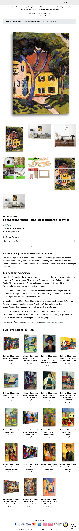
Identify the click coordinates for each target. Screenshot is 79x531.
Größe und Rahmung (11, 237)
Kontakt (44, 529)
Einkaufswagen (71, 3)
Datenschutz (35, 529)
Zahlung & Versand (55, 529)
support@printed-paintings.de (52, 322)
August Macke (17, 21)
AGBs (27, 529)
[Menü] (77, 522)
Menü (8, 3)
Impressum (20, 529)
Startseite (8, 21)
